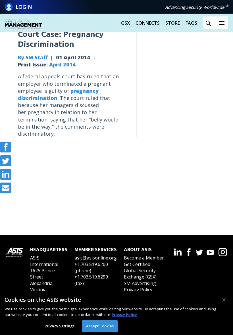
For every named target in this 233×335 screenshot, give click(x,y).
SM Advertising (140, 283)
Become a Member (144, 258)
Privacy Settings (59, 325)
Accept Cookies (100, 325)
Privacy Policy (138, 289)
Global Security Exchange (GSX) (140, 273)
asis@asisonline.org (95, 258)
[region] (116, 313)
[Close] (224, 300)
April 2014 (62, 64)
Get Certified (137, 264)
